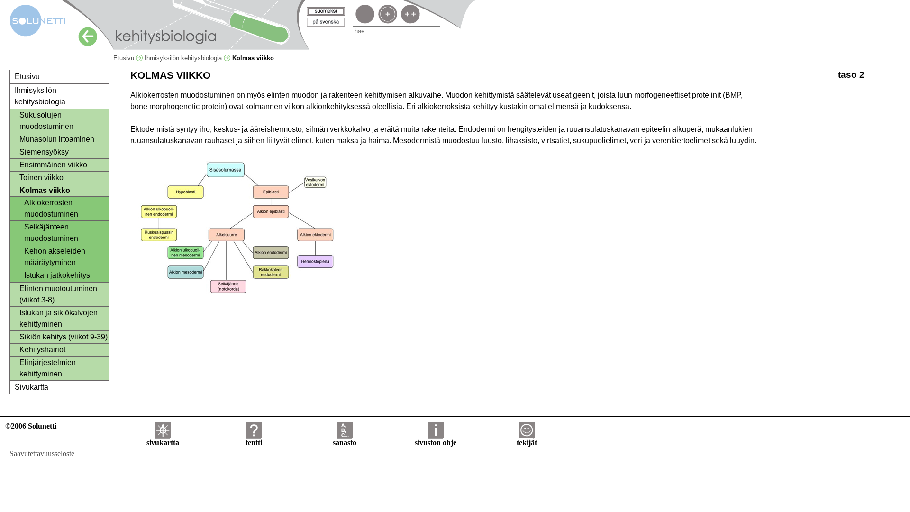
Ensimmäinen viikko (53, 165)
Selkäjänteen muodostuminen (51, 232)
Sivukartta (31, 387)
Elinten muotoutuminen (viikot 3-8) (58, 294)
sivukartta (162, 443)
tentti (254, 443)
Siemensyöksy (44, 152)
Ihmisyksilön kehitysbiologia (184, 58)
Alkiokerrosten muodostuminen (51, 208)
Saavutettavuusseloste (41, 453)
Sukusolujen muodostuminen (46, 120)
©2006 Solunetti (30, 426)
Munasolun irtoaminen (56, 139)
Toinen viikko (41, 178)
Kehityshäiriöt (42, 350)
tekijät (527, 443)
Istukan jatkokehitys (57, 275)
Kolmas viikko (44, 190)
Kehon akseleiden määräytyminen (54, 256)
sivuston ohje (435, 443)
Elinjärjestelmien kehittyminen (47, 368)
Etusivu (124, 58)
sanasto (344, 443)
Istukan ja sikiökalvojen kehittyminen (58, 318)
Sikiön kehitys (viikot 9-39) (63, 337)
